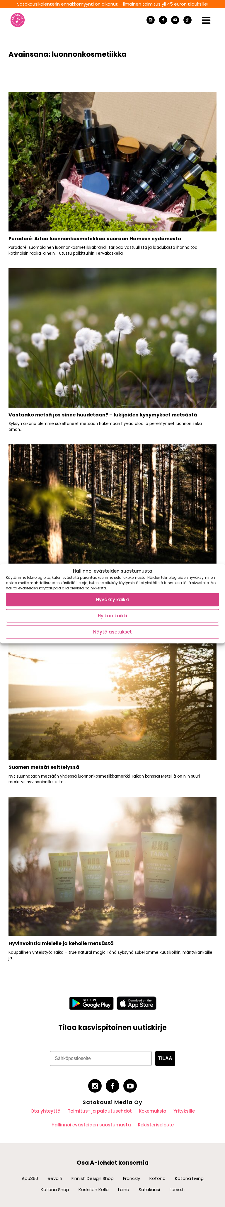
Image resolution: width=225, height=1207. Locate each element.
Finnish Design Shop (92, 1178)
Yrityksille (184, 1111)
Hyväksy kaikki (112, 599)
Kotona (157, 1178)
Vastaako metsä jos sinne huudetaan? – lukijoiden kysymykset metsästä (102, 414)
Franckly (131, 1178)
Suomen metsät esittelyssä (43, 767)
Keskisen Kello (94, 1189)
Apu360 (30, 1178)
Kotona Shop (55, 1189)
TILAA (165, 1058)
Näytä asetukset (112, 632)
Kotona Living (189, 1178)
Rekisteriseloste (156, 1125)
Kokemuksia (152, 1111)
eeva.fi (54, 1178)
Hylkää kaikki (112, 616)
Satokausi (149, 1189)
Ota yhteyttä (45, 1111)
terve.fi (177, 1189)
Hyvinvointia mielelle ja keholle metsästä (61, 943)
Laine (123, 1189)
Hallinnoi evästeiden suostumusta (91, 1125)
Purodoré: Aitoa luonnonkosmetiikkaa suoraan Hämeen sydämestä (94, 238)
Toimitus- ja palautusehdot (100, 1111)
